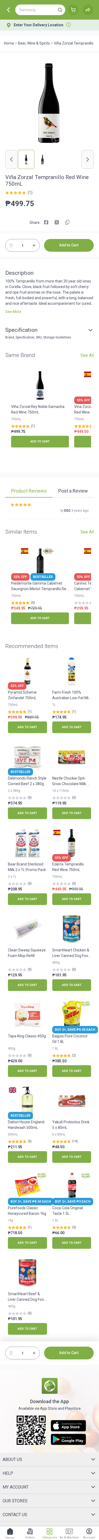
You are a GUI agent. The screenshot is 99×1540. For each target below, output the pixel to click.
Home (9, 43)
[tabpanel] (49, 511)
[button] (60, 9)
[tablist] (49, 492)
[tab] (29, 491)
